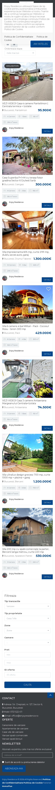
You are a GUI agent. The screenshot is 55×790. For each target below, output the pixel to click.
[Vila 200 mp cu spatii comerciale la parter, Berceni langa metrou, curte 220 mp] (27, 527)
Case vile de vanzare (12, 732)
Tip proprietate (13, 613)
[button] (20, 53)
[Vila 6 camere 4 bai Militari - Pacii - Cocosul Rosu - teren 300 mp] (27, 304)
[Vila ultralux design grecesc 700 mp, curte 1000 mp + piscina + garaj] (27, 452)
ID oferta (9, 669)
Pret (6, 649)
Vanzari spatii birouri (12, 738)
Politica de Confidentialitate (18, 36)
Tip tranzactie (12, 601)
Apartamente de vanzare (15, 728)
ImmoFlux (7, 786)
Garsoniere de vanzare (13, 725)
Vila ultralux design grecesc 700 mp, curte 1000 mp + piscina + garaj (26, 476)
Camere (8, 637)
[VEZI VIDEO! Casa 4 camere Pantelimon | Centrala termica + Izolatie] (27, 81)
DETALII (47, 131)
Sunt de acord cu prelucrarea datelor (25, 762)
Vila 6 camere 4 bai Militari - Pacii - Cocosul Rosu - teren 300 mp (25, 327)
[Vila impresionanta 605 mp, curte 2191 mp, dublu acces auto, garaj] (27, 229)
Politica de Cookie (33, 783)
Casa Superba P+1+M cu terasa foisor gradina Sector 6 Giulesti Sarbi (22, 179)
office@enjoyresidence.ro (24, 715)
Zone (7, 625)
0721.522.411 (16, 711)
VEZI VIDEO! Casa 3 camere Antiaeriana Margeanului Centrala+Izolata (24, 402)
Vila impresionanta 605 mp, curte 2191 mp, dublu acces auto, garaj (25, 253)
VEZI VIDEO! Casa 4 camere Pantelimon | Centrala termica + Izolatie (25, 105)
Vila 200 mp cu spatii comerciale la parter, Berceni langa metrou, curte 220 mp (25, 550)
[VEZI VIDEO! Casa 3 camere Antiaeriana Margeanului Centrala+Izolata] (27, 378)
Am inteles (41, 44)
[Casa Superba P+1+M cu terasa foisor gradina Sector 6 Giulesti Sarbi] (27, 155)
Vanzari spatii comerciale (15, 735)
